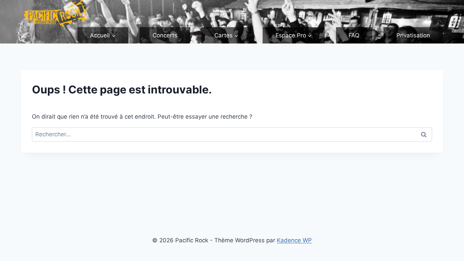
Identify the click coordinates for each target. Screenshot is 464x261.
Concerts (165, 35)
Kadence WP (294, 240)
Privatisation (413, 35)
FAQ (354, 35)
